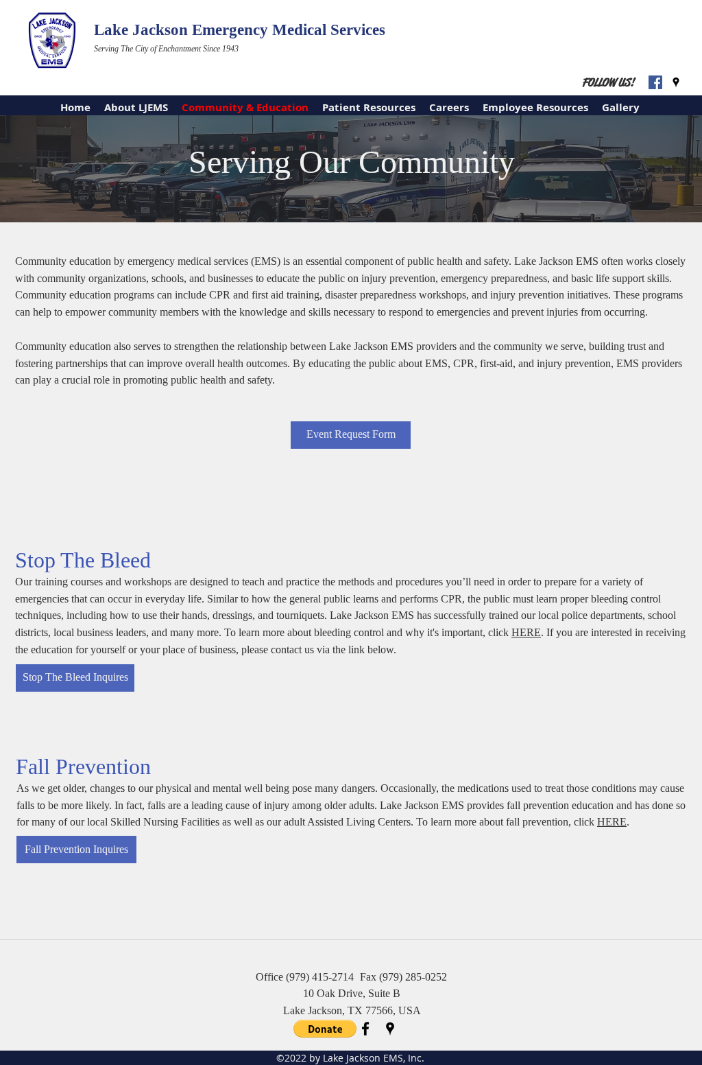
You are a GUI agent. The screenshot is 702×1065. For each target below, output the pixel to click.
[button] (324, 1029)
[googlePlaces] (676, 82)
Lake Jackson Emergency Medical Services (239, 29)
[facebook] (365, 1029)
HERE (526, 632)
